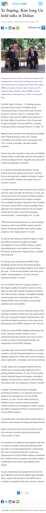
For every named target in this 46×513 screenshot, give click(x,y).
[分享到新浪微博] (13, 28)
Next (27, 493)
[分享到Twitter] (6, 28)
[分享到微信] (17, 28)
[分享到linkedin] (10, 28)
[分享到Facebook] (2, 28)
